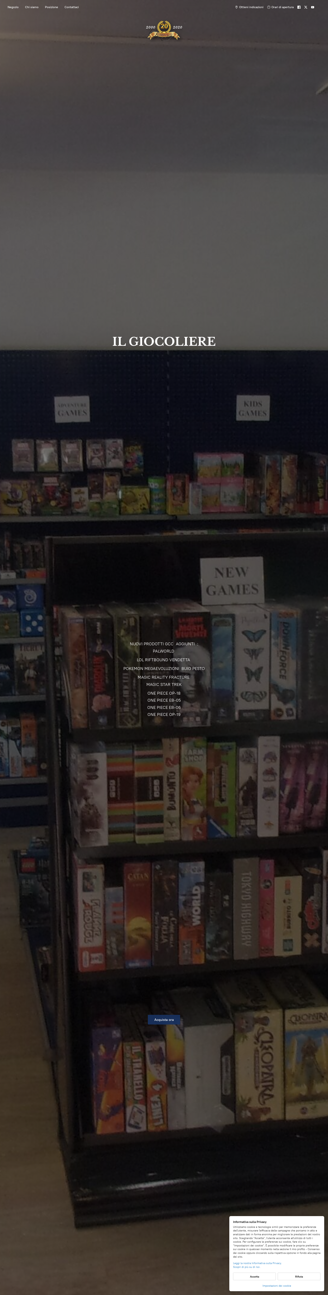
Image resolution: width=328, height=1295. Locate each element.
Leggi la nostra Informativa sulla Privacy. (257, 1263)
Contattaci (72, 7)
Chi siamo (32, 7)
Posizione (51, 7)
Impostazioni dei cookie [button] (277, 1285)
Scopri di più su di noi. (246, 1267)
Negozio (13, 7)
